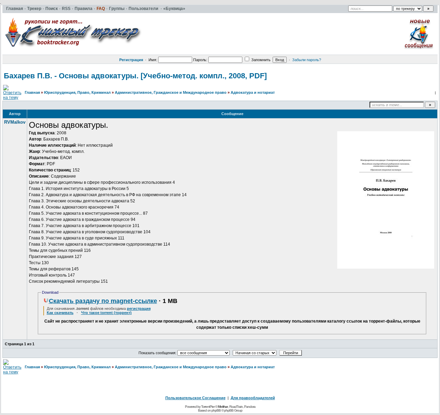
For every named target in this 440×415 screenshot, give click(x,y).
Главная (32, 92)
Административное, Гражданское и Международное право (171, 92)
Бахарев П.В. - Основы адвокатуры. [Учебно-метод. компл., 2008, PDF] (135, 75)
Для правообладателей (253, 398)
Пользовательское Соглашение (195, 398)
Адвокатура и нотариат (253, 92)
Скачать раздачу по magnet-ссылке (103, 301)
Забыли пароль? (306, 60)
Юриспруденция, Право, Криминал (77, 92)
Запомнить (260, 60)
